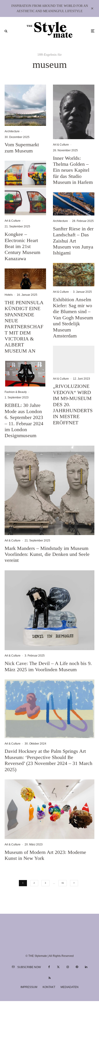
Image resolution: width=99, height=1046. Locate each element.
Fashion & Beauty (16, 392)
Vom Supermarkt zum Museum (22, 147)
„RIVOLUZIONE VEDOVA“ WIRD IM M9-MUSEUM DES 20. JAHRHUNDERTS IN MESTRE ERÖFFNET (73, 404)
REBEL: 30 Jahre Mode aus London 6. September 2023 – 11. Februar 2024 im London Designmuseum (24, 420)
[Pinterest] (77, 967)
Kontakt (49, 987)
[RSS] (49, 978)
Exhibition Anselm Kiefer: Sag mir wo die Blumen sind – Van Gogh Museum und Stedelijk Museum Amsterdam (73, 318)
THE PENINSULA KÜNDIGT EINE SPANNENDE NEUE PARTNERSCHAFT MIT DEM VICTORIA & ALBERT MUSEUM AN (24, 327)
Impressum (28, 987)
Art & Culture (12, 220)
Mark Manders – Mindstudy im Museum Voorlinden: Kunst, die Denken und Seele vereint (47, 554)
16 (62, 883)
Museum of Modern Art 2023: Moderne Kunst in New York (45, 855)
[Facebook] (49, 967)
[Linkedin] (86, 967)
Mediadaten (70, 987)
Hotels (9, 294)
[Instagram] (67, 967)
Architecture (12, 131)
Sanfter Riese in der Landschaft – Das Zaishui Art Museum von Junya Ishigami (73, 241)
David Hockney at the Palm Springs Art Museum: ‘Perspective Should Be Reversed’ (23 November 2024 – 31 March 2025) (48, 760)
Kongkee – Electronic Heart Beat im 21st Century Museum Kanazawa (22, 246)
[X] (58, 967)
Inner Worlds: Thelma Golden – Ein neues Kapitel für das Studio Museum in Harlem (73, 170)
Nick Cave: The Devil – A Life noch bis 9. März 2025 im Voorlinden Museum (48, 666)
